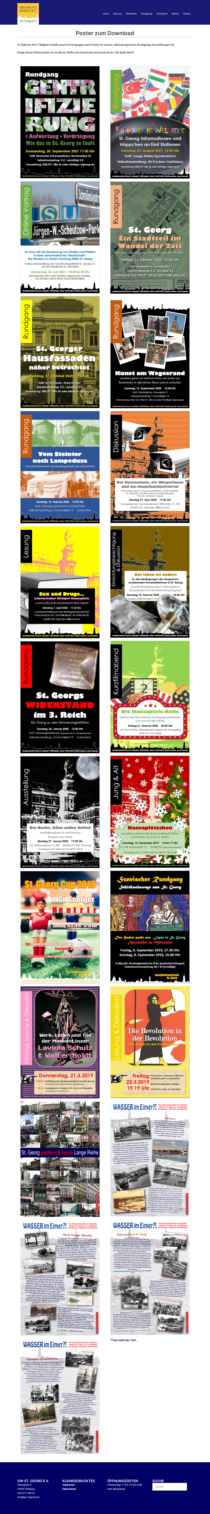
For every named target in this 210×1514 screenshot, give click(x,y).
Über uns (117, 13)
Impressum (68, 1484)
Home (106, 13)
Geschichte (162, 13)
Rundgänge (146, 13)
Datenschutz (69, 1489)
